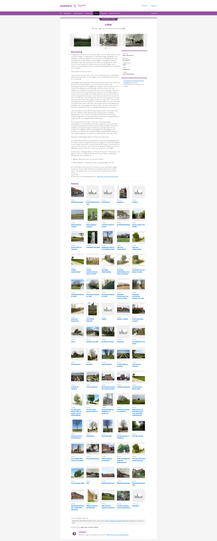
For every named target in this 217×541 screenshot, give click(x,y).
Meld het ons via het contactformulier (117, 535)
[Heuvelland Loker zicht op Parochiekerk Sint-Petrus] (82, 40)
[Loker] (108, 40)
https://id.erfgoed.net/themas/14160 (115, 521)
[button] (105, 48)
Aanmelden (154, 13)
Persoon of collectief (114, 13)
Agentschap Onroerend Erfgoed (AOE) (107, 176)
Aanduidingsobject (78, 13)
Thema (96, 13)
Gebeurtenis (103, 13)
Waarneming (89, 13)
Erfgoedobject (67, 13)
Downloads (144, 6)
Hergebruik (154, 6)
